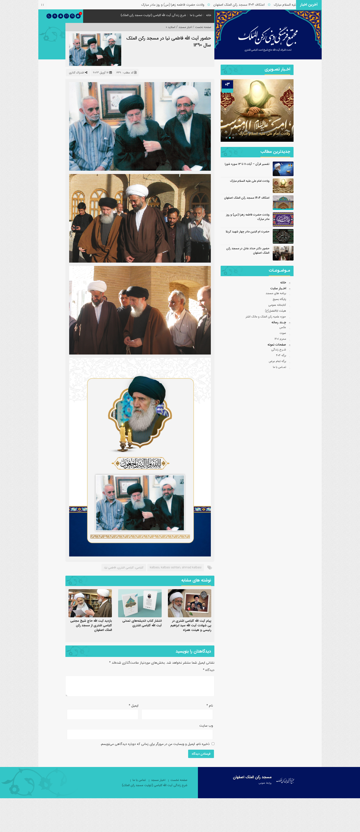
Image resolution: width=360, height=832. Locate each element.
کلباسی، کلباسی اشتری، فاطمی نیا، (124, 567)
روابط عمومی (265, 783)
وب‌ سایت (206, 725)
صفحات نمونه (277, 344)
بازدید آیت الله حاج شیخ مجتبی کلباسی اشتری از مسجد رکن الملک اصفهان (91, 625)
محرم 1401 (280, 339)
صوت (283, 333)
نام (209, 705)
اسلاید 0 (170, 27)
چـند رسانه (278, 322)
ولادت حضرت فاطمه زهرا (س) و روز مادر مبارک (202, 4)
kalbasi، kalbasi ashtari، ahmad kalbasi (175, 567)
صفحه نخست (178, 780)
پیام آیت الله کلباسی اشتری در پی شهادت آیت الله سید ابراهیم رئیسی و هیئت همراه (190, 625)
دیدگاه (208, 670)
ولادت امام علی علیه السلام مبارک (249, 181)
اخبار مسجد (185, 27)
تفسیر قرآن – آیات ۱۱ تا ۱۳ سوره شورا (247, 164)
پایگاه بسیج (279, 299)
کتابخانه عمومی (277, 305)
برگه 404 (281, 355)
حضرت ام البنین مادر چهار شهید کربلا (247, 231)
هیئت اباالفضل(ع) (275, 310)
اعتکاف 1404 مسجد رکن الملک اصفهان (268, 4)
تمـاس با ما (279, 367)
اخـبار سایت (278, 288)
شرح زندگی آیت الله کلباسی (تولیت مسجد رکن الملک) (153, 15)
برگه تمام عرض (277, 361)
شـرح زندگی (278, 349)
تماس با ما (196, 15)
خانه (208, 15)
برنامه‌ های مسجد (276, 293)
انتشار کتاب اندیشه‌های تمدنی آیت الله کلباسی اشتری (142, 623)
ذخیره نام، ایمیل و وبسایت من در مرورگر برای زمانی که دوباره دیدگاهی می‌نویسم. (155, 744)
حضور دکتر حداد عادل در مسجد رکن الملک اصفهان (247, 250)
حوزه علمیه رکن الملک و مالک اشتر (266, 316)
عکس (282, 327)
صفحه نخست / (201, 27)
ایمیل (133, 705)
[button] (233, 137)
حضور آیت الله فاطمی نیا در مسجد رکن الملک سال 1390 (168, 42)
